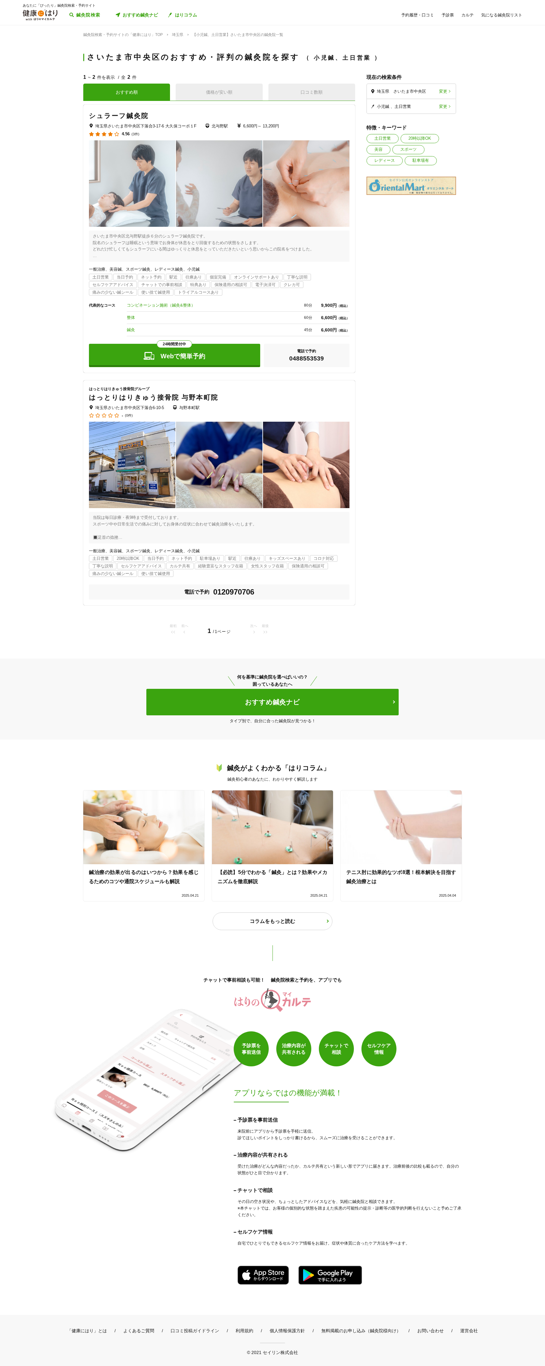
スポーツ (408, 149)
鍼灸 (131, 330)
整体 (131, 317)
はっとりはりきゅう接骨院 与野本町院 (153, 397)
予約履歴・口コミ (417, 15)
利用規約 (244, 1330)
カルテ (467, 15)
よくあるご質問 (138, 1330)
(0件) (129, 415)
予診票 (448, 15)
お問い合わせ (430, 1330)
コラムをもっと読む (272, 921)
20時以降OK (419, 138)
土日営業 (382, 138)
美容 (378, 149)
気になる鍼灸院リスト (501, 15)
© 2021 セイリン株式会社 (272, 1352)
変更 (443, 91)
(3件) (135, 134)
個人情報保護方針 (287, 1330)
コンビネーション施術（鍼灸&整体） (161, 305)
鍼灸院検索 (88, 14)
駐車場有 (421, 160)
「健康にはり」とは (87, 1330)
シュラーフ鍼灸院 (119, 115)
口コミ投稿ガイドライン (195, 1330)
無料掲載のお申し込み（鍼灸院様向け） (361, 1330)
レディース (384, 160)
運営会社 (469, 1330)
